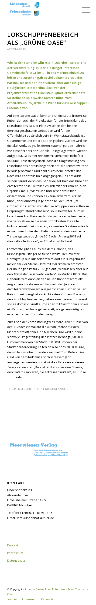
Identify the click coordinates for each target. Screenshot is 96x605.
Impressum (15, 553)
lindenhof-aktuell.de (37, 589)
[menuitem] (82, 9)
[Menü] (82, 9)
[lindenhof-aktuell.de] (39, 9)
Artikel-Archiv (16, 49)
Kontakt (12, 545)
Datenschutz (16, 560)
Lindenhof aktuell (55, 389)
